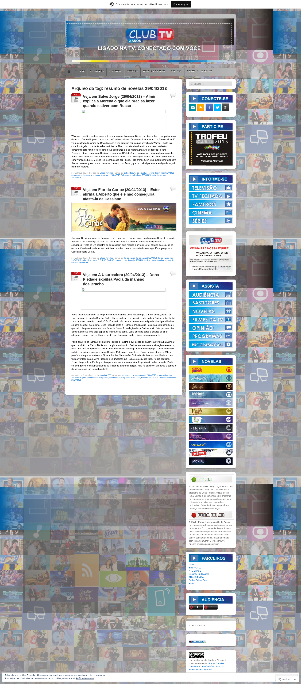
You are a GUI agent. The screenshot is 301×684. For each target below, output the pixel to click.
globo (126, 173)
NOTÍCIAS (132, 71)
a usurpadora (128, 375)
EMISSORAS (97, 71)
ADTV (192, 583)
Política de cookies (85, 678)
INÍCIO (69, 72)
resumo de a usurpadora (97, 378)
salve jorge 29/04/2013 (141, 175)
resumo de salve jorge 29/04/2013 (105, 175)
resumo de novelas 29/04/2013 (161, 173)
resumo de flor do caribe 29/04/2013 (130, 260)
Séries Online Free (198, 580)
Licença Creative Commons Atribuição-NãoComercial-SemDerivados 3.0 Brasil (206, 666)
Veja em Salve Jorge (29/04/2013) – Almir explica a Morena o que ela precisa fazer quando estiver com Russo (119, 101)
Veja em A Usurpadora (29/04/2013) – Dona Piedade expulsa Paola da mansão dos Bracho (121, 279)
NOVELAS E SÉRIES (154, 71)
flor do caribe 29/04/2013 (146, 258)
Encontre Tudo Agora (199, 574)
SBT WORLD (195, 568)
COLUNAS (176, 71)
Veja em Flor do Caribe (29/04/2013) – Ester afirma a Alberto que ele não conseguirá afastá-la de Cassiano (121, 194)
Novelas (109, 173)
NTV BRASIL (195, 571)
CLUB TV (80, 71)
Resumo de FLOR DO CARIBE (100, 260)
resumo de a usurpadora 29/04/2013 (124, 378)
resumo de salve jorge (80, 175)
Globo (102, 173)
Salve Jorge (126, 175)
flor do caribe (129, 258)
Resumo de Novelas (138, 173)
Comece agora (180, 4)
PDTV (192, 564)
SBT (109, 375)
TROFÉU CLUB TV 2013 (199, 71)
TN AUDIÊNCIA (196, 577)
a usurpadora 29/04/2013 (145, 375)
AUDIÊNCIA (115, 71)
